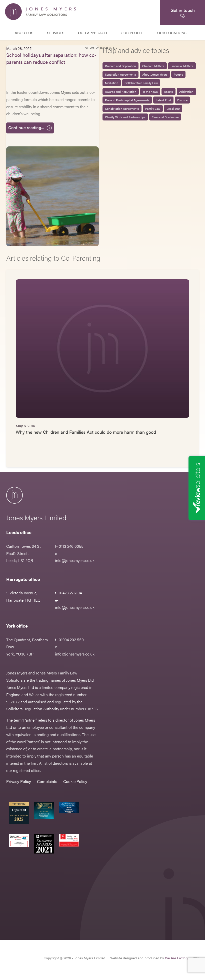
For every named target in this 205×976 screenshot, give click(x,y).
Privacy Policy (18, 781)
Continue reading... (26, 127)
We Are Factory (176, 957)
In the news (150, 91)
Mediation (111, 83)
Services (55, 32)
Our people (132, 32)
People (178, 74)
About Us (24, 32)
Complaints (47, 781)
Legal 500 (173, 108)
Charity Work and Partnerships (125, 117)
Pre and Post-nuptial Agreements (127, 100)
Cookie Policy (75, 781)
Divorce (182, 100)
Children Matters (153, 66)
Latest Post (163, 100)
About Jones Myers (155, 74)
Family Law (152, 108)
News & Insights (100, 47)
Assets (168, 91)
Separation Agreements (120, 74)
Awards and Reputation (120, 91)
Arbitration (186, 91)
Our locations (171, 32)
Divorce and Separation (120, 66)
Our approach (92, 32)
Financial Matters (181, 66)
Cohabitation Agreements (122, 108)
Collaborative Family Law (141, 83)
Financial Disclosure (165, 117)
